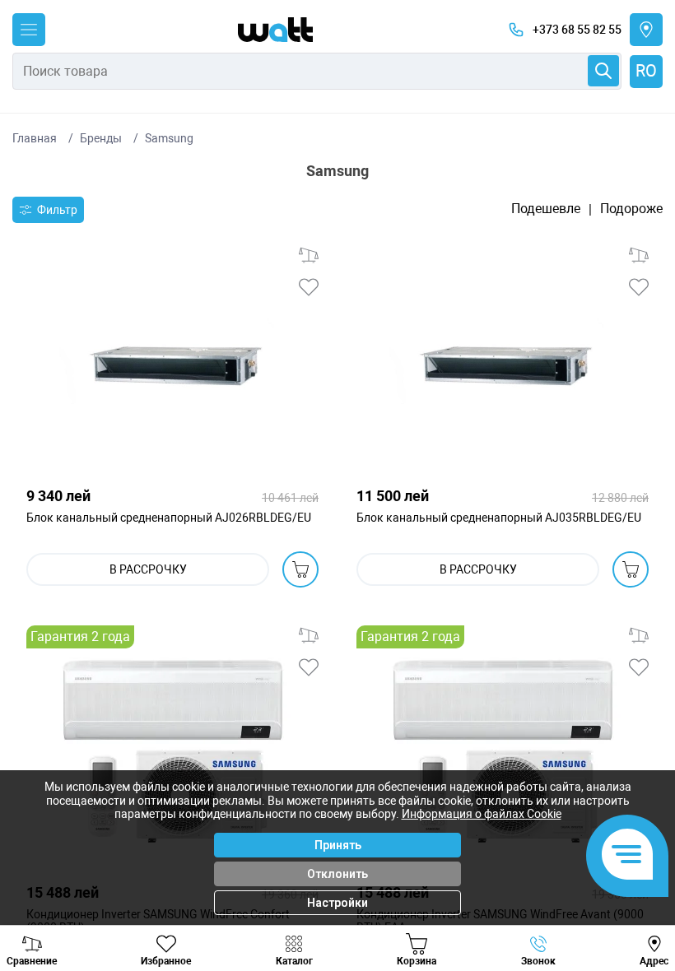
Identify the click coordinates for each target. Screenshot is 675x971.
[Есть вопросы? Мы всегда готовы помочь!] (627, 856)
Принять (337, 845)
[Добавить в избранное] (309, 287)
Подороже (631, 209)
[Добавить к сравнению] (309, 255)
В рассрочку (148, 569)
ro (646, 71)
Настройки (337, 902)
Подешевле (545, 209)
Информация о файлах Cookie (481, 813)
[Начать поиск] (603, 70)
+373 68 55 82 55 (577, 29)
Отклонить (337, 873)
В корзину (300, 569)
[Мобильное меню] (28, 29)
